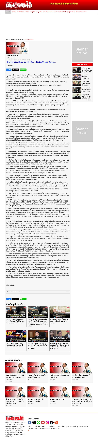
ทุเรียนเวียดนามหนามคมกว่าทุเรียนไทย (59, 376)
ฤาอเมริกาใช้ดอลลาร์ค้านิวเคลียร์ (57, 400)
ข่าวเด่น (14, 12)
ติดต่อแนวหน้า (72, 426)
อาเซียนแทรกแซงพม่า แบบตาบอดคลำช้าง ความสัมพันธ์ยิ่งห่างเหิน (15, 377)
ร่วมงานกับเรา (61, 426)
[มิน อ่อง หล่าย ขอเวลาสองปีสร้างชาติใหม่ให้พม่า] (82, 367)
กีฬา (65, 12)
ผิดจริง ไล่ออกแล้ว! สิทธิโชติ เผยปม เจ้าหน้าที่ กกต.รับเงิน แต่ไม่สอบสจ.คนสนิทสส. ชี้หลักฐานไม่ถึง (59, 346)
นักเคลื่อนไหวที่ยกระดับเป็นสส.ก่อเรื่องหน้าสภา (37, 376)
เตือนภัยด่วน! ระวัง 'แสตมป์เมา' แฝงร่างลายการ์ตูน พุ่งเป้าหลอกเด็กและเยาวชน (15, 345)
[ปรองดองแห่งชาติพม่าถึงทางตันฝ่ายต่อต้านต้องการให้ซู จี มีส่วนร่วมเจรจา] (82, 391)
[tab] (38, 292)
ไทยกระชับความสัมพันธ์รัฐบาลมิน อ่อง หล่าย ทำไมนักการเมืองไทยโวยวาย (15, 401)
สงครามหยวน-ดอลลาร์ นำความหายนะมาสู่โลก (36, 400)
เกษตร (55, 12)
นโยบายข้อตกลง (83, 426)
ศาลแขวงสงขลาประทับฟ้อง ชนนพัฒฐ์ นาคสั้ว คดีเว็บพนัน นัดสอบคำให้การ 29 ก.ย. (82, 98)
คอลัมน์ (13, 39)
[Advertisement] (49, 25)
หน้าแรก (7, 39)
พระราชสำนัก (20, 12)
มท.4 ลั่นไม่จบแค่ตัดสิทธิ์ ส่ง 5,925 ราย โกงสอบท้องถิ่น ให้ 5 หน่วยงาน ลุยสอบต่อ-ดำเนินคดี (37, 346)
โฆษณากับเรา (51, 426)
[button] (38, 292)
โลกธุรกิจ (32, 12)
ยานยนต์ (78, 12)
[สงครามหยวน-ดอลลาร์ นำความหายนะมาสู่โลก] (38, 391)
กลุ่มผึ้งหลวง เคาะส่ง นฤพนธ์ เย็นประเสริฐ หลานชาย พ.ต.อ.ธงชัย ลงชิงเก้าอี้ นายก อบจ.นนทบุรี (82, 86)
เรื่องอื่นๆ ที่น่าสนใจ (14, 304)
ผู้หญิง (69, 12)
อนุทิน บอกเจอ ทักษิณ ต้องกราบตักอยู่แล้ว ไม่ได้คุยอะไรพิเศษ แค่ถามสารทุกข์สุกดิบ (16, 321)
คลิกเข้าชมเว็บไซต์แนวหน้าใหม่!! (64, 3)
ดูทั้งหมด (10, 65)
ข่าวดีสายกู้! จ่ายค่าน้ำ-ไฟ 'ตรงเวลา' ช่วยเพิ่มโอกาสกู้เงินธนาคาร (59, 321)
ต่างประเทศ (60, 12)
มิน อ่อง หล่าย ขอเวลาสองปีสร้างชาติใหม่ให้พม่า (81, 376)
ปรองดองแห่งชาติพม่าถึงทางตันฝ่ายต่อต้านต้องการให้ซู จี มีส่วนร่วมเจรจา (82, 401)
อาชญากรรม (39, 12)
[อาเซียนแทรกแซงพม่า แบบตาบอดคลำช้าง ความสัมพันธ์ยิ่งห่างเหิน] (15, 367)
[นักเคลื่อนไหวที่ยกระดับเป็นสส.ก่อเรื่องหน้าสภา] (38, 367)
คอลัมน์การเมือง (20, 39)
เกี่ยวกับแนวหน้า (40, 426)
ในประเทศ (49, 12)
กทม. (44, 12)
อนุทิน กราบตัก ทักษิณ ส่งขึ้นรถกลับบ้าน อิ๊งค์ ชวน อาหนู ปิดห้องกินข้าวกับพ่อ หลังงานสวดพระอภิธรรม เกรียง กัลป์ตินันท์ (37, 323)
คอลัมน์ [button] (8, 12)
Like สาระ (84, 12)
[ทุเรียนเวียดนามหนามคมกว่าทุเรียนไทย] (60, 367)
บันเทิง (73, 12)
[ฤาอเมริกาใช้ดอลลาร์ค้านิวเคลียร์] (60, 391)
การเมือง (27, 12)
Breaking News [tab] (82, 64)
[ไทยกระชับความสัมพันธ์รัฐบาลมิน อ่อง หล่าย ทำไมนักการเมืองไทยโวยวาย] (15, 391)
